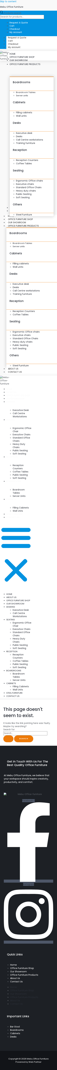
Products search (12, 13)
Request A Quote (17, 37)
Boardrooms (21, 82)
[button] (16, 554)
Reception (20, 150)
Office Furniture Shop (18, 395)
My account (14, 47)
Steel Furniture (14, 514)
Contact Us (15, 372)
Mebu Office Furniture (11, 6)
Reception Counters (18, 467)
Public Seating (20, 450)
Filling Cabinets (21, 507)
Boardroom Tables (19, 491)
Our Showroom (17, 222)
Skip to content (8, 1)
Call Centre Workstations (20, 415)
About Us (11, 392)
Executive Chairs (21, 434)
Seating (18, 170)
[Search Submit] (8, 738)
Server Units (19, 496)
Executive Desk (21, 410)
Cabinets (19, 102)
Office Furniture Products (23, 225)
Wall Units (18, 510)
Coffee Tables (20, 471)
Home (9, 389)
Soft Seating (19, 453)
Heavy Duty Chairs (19, 446)
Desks (17, 123)
